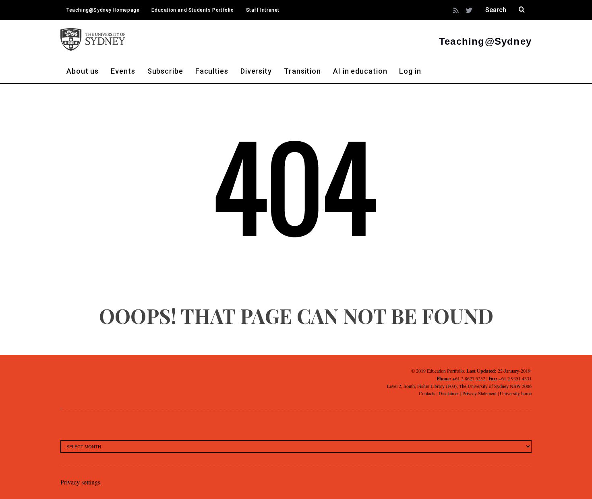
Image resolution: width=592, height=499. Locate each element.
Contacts (427, 393)
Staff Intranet (262, 10)
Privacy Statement (479, 393)
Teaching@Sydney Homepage (102, 10)
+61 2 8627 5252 (468, 378)
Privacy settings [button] (80, 482)
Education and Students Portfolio (192, 10)
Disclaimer (449, 393)
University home (516, 393)
